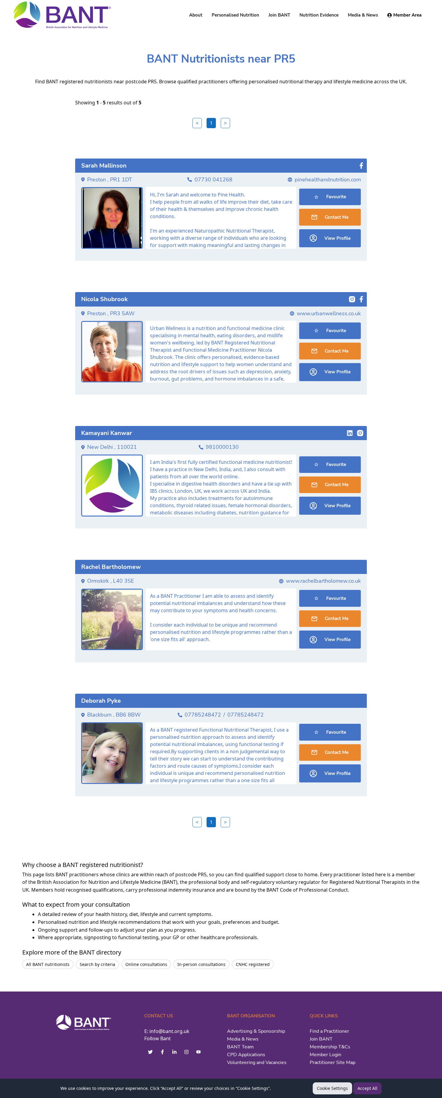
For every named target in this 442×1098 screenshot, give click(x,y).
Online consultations (146, 964)
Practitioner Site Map (332, 1062)
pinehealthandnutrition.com (328, 179)
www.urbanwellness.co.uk (329, 313)
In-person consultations (201, 964)
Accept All (367, 1088)
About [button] (195, 15)
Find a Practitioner (329, 1031)
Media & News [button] (363, 15)
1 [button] (211, 123)
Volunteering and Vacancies (257, 1062)
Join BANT (321, 1039)
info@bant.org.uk (169, 1031)
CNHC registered (253, 964)
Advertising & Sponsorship (256, 1031)
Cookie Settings (332, 1088)
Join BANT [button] (279, 15)
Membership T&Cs (330, 1047)
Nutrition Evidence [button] (319, 15)
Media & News (243, 1039)
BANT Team (240, 1047)
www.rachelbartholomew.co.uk (323, 580)
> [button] (225, 123)
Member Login (325, 1054)
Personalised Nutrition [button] (235, 15)
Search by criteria (97, 964)
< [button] (197, 123)
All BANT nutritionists (47, 964)
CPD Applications (246, 1054)
